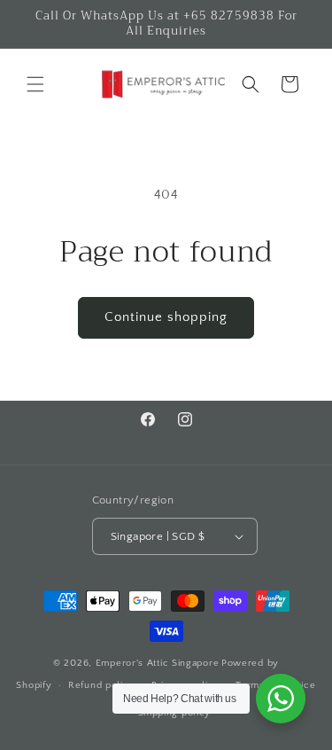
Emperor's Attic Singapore (158, 663)
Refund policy (101, 685)
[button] (35, 84)
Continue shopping (166, 316)
